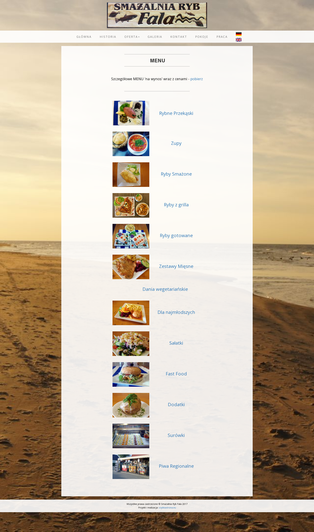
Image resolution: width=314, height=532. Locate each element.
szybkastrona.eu (167, 507)
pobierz (196, 78)
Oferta (131, 37)
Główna (84, 37)
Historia (108, 37)
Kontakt (178, 37)
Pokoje (201, 37)
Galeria (155, 37)
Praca (222, 37)
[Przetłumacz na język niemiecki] (237, 33)
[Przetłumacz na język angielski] (237, 38)
